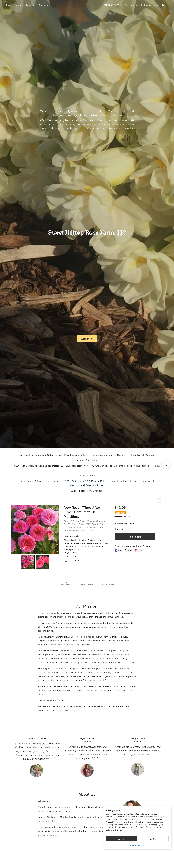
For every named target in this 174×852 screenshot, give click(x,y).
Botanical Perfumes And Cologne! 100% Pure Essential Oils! (53, 454)
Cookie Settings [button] (137, 845)
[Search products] (166, 464)
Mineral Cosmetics (87, 460)
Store (8, 5)
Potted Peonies (87, 475)
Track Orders (87, 584)
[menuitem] (157, 500)
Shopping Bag (107, 584)
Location (30, 5)
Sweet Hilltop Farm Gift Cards (87, 490)
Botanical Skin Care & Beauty (108, 454)
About (18, 5)
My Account (66, 584)
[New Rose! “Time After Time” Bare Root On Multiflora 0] (28, 562)
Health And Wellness (142, 454)
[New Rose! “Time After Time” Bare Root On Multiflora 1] (43, 562)
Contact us (44, 5)
